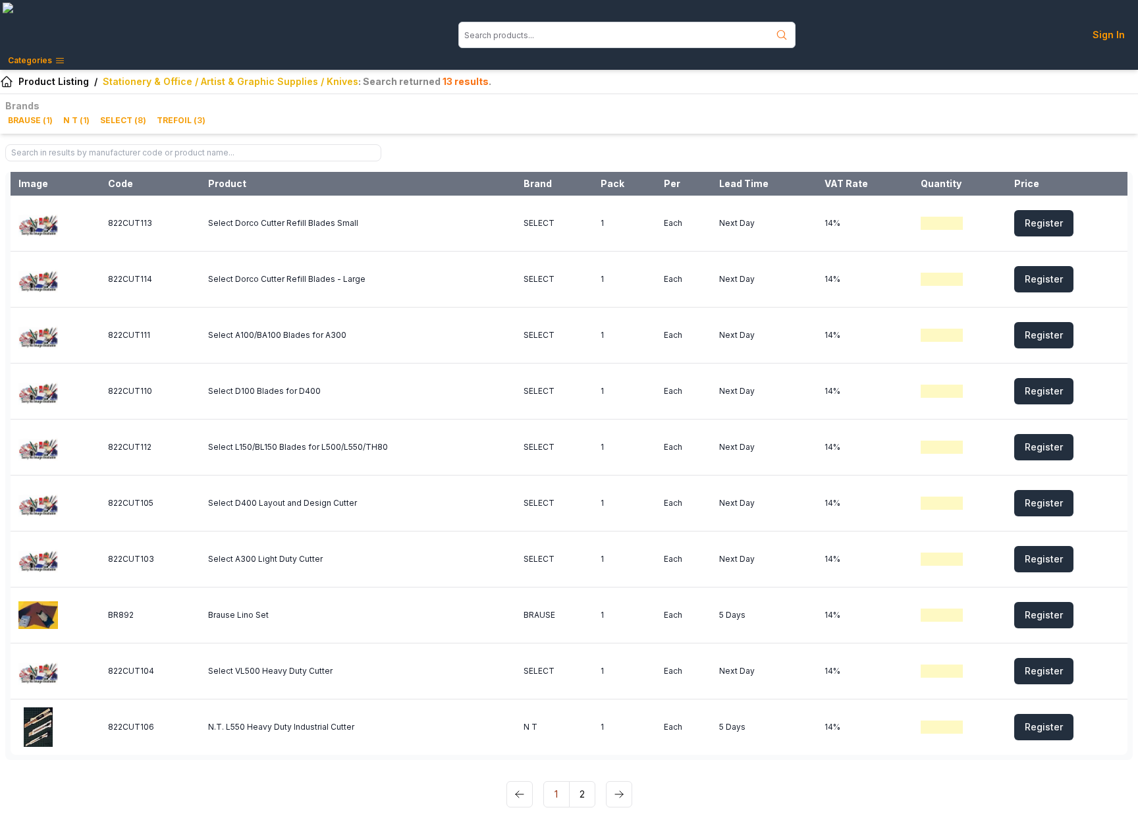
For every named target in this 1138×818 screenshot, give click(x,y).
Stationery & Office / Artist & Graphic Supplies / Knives (230, 81)
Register (1044, 223)
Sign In (1109, 34)
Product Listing (53, 81)
